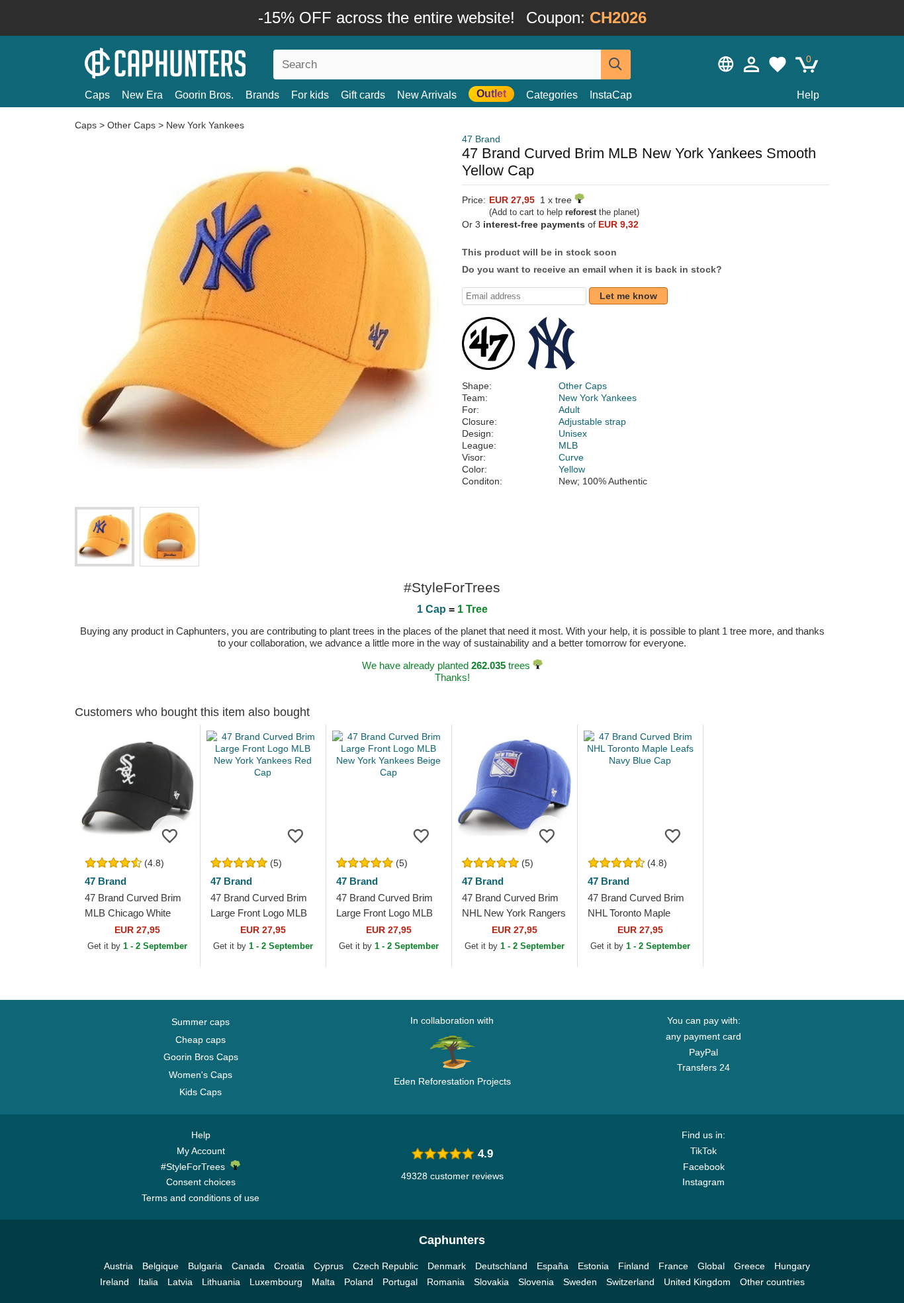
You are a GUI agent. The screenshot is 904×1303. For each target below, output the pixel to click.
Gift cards (363, 95)
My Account (201, 1151)
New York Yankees (205, 125)
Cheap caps (200, 1039)
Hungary (792, 1266)
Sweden (580, 1282)
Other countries (772, 1282)
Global (711, 1266)
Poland (358, 1282)
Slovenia (536, 1282)
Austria (118, 1266)
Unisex (573, 433)
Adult (569, 409)
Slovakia (491, 1282)
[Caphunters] (200, 61)
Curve (571, 457)
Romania (446, 1282)
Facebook (704, 1166)
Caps (97, 95)
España (552, 1266)
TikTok (703, 1151)
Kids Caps (200, 1092)
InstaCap (611, 95)
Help (808, 95)
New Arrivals (427, 95)
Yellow (572, 469)
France (673, 1266)
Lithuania (221, 1282)
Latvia (180, 1282)
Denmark (447, 1266)
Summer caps (200, 1021)
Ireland (114, 1282)
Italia (148, 1282)
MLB (568, 445)
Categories (552, 95)
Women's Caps (200, 1074)
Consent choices (201, 1182)
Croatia (289, 1266)
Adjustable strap (592, 421)
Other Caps (131, 125)
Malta (323, 1282)
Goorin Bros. (204, 95)
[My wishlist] (778, 64)
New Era (142, 95)
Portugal (400, 1282)
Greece (749, 1266)
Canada (248, 1266)
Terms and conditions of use (200, 1197)
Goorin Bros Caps (200, 1057)
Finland (633, 1266)
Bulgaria (205, 1266)
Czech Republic (385, 1266)
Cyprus (328, 1266)
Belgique (160, 1266)
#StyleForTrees (195, 1166)
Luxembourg (275, 1282)
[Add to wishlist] (170, 835)
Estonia (593, 1266)
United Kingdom (697, 1282)
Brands (262, 95)
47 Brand (481, 139)
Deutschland (501, 1266)
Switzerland (630, 1282)
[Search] (616, 64)
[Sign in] (752, 64)
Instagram (703, 1182)
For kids (310, 95)
